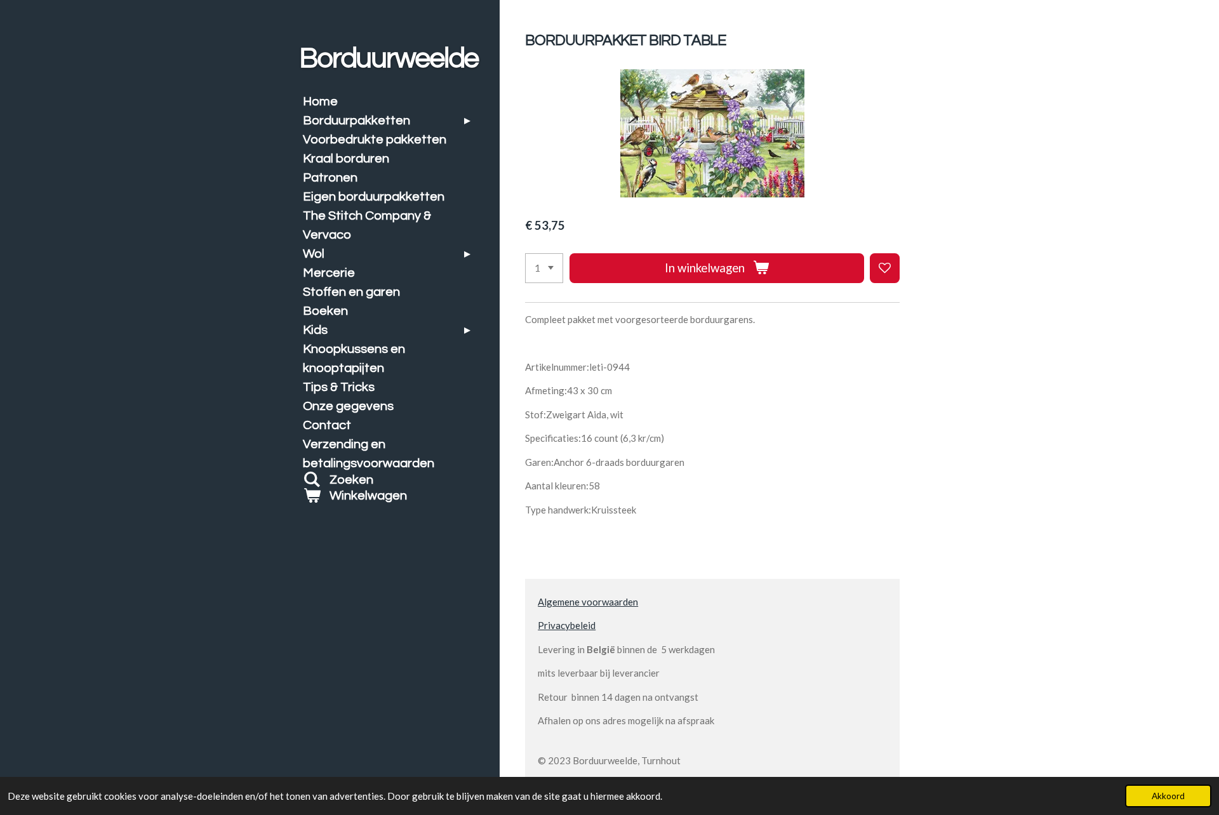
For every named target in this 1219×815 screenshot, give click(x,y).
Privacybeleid (567, 625)
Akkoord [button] (1168, 796)
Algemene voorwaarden (588, 601)
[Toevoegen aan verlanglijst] (885, 268)
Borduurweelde (388, 58)
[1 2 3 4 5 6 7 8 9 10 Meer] (544, 268)
